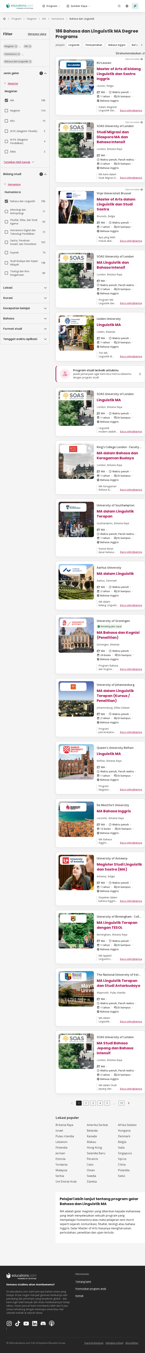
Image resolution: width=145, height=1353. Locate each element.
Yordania (61, 1164)
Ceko (90, 1164)
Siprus (122, 1159)
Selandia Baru (96, 1153)
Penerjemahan (93, 45)
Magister (13, 83)
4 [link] (100, 1103)
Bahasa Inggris (117, 45)
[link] (81, 19)
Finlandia (61, 1147)
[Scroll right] (142, 45)
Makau (91, 1142)
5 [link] (107, 1103)
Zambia (92, 1181)
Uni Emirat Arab (66, 1181)
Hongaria (124, 1130)
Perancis (92, 1159)
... (114, 1103)
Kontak (79, 1295)
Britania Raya (64, 1125)
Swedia (91, 1176)
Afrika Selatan (127, 1125)
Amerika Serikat (97, 1125)
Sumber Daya (79, 6)
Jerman (60, 1153)
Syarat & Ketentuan (93, 1343)
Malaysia (61, 1170)
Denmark (124, 1136)
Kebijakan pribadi (114, 1343)
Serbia (60, 1176)
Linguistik (73, 45)
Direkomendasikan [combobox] (128, 53)
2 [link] (86, 1103)
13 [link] (121, 1103)
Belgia (122, 1142)
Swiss (121, 1176)
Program (52, 6)
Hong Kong (94, 1147)
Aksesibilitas (131, 1343)
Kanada (92, 1136)
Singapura (125, 1153)
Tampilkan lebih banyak (17, 162)
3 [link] (93, 1103)
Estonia (60, 1159)
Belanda (92, 1130)
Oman (91, 1170)
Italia (121, 1147)
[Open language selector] (127, 6)
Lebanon (61, 1142)
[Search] (119, 6)
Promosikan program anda (90, 1288)
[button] (10, 46)
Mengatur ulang (37, 34)
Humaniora (14, 184)
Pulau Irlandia (65, 1136)
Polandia (123, 1170)
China (122, 1164)
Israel (59, 1130)
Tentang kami (83, 1281)
